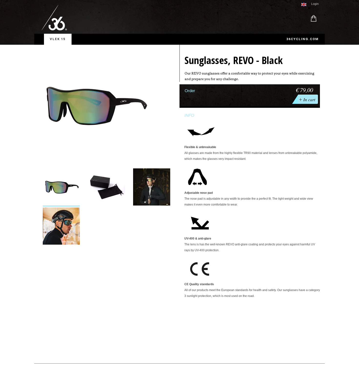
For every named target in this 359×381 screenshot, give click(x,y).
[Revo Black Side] (61, 187)
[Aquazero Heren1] (151, 187)
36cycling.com (302, 39)
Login (315, 4)
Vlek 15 (57, 39)
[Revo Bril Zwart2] (61, 226)
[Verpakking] (106, 187)
